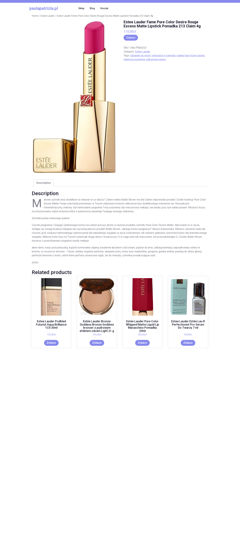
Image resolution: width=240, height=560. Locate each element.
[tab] (44, 182)
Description (43, 182)
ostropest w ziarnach (164, 55)
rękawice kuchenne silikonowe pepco (145, 59)
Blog (92, 8)
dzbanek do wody (140, 55)
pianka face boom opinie (191, 55)
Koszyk (104, 8)
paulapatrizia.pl (43, 8)
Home (35, 15)
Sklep (81, 8)
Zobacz (130, 37)
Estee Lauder (48, 15)
